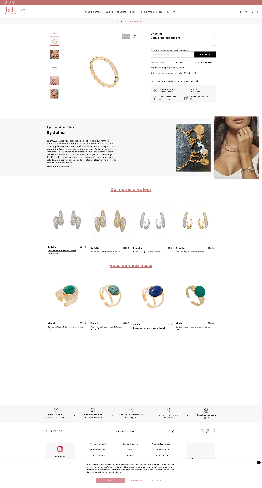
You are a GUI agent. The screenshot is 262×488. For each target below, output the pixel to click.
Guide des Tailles (203, 62)
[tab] (160, 62)
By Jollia (195, 81)
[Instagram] (9, 2)
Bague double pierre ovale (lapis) (149, 328)
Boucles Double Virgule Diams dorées (108, 252)
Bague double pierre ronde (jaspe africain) (106, 328)
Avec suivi (168, 416)
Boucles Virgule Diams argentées (148, 252)
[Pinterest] (13, 2)
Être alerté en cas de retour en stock (170, 50)
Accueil (120, 21)
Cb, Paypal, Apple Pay (93, 416)
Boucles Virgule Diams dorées (190, 252)
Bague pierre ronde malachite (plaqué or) (194, 328)
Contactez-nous (161, 449)
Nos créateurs (98, 455)
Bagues (130, 455)
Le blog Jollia (162, 455)
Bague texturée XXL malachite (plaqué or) (66, 328)
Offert (206, 416)
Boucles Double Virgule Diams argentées (62, 252)
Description (157, 62)
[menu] (131, 14)
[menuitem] (93, 12)
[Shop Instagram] (60, 451)
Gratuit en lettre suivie (55, 416)
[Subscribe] (172, 432)
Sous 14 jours (131, 416)
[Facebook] (5, 2)
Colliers (130, 449)
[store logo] (15, 11)
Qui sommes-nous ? (98, 449)
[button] (134, 36)
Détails (180, 62)
